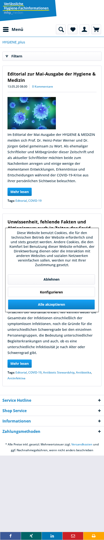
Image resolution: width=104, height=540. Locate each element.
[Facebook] (10, 536)
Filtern (16, 56)
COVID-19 (35, 201)
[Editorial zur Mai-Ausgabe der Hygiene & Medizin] (52, 113)
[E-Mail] (73, 536)
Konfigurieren (51, 292)
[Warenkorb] (96, 29)
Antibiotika (83, 372)
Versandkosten (81, 444)
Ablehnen (51, 279)
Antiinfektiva (16, 378)
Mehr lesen (19, 191)
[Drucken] (93, 536)
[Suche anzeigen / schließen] (61, 29)
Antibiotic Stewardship (58, 372)
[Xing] (31, 536)
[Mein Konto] (84, 29)
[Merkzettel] (72, 29)
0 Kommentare (42, 86)
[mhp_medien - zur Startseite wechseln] (26, 8)
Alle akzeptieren (51, 304)
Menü (17, 29)
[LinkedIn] (52, 536)
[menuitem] (13, 29)
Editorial (21, 201)
